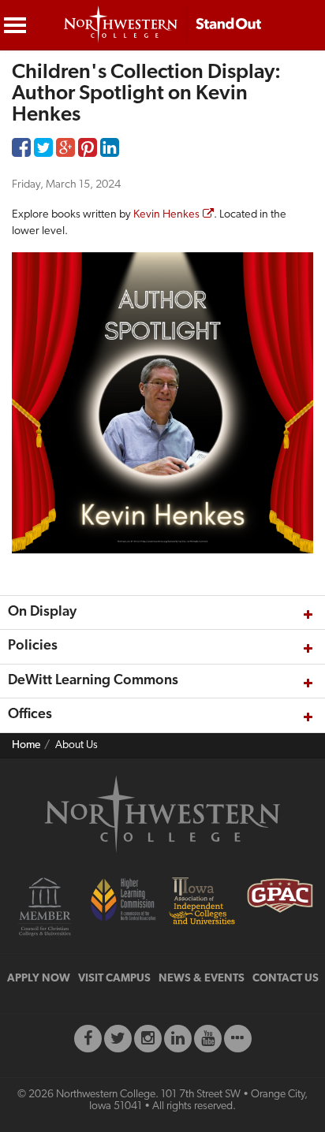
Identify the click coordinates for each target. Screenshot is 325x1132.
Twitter (43, 151)
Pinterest (87, 151)
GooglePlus (65, 151)
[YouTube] (208, 1038)
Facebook (21, 151)
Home (26, 745)
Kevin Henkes (166, 215)
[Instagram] (148, 1038)
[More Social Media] (238, 1038)
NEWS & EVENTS (202, 979)
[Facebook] (88, 1038)
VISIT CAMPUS (114, 979)
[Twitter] (118, 1038)
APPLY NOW (38, 979)
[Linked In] (178, 1038)
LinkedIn (109, 151)
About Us (76, 745)
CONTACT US (285, 979)
